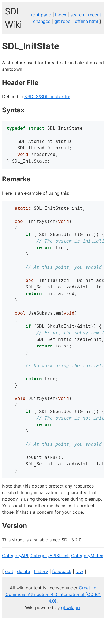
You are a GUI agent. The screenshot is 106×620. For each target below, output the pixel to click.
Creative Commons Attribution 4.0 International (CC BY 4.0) (53, 594)
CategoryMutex (87, 555)
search (77, 14)
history (41, 571)
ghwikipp (70, 607)
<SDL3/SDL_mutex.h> (47, 96)
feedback (61, 571)
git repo (62, 21)
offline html (86, 21)
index (60, 14)
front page (40, 14)
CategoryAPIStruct (49, 555)
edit (9, 571)
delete (23, 571)
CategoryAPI (15, 555)
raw (79, 571)
